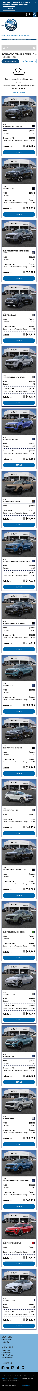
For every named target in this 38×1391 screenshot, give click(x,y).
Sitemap (27, 1385)
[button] (34, 14)
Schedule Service (7, 1358)
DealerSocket (17, 1378)
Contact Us (5, 1342)
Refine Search (10, 61)
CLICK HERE (9, 8)
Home (3, 35)
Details (19, 152)
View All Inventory (19, 92)
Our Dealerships (7, 1340)
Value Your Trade (7, 1355)
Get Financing (6, 1353)
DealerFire (4, 1378)
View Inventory (6, 1350)
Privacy (22, 1385)
